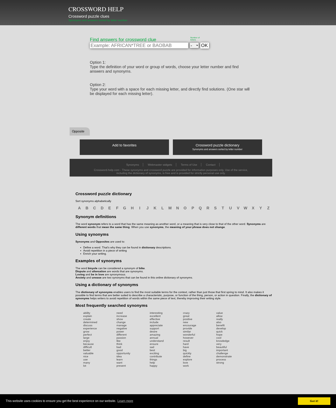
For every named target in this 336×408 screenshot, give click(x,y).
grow (86, 331)
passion (121, 337)
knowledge (222, 340)
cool (218, 337)
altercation (99, 271)
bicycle (92, 268)
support (154, 328)
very (218, 343)
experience (90, 328)
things (153, 359)
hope (219, 334)
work (186, 365)
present (121, 365)
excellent (155, 316)
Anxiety (80, 277)
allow (219, 316)
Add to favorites (124, 145)
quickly (187, 353)
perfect (87, 334)
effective (155, 319)
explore (187, 359)
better (86, 350)
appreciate (156, 325)
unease (97, 277)
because (88, 343)
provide (187, 328)
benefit (220, 325)
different (121, 334)
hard (186, 343)
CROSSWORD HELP (95, 9)
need (119, 312)
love (185, 362)
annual (154, 337)
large (86, 337)
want (119, 362)
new (185, 322)
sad (152, 347)
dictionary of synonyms (97, 292)
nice (85, 356)
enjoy (86, 340)
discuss (87, 325)
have (186, 347)
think (119, 343)
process (221, 359)
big (185, 350)
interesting (156, 312)
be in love (97, 274)
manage (121, 325)
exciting (154, 353)
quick (219, 331)
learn (119, 359)
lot (84, 365)
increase (121, 316)
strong (220, 362)
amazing (155, 334)
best (152, 350)
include (154, 322)
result (186, 340)
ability (86, 312)
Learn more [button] (125, 401)
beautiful (221, 347)
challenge (222, 353)
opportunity (123, 353)
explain (87, 316)
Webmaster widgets (160, 164)
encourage (189, 325)
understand (157, 340)
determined (90, 322)
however (188, 337)
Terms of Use (189, 164)
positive (187, 319)
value (219, 312)
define (187, 356)
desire (153, 331)
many (86, 362)
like (118, 340)
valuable (88, 353)
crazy (186, 312)
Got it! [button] (314, 401)
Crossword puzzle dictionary (217, 145)
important (222, 350)
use (85, 359)
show (119, 319)
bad (118, 347)
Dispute (80, 271)
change (121, 322)
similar (187, 331)
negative (121, 328)
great (186, 316)
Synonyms (132, 164)
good (119, 350)
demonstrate (224, 356)
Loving (80, 274)
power (120, 331)
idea (119, 356)
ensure (154, 343)
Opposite (78, 131)
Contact (210, 164)
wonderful (189, 334)
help (152, 362)
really (219, 319)
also (218, 322)
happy (153, 365)
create (87, 319)
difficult (87, 347)
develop (221, 328)
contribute (156, 356)
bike (142, 268)
